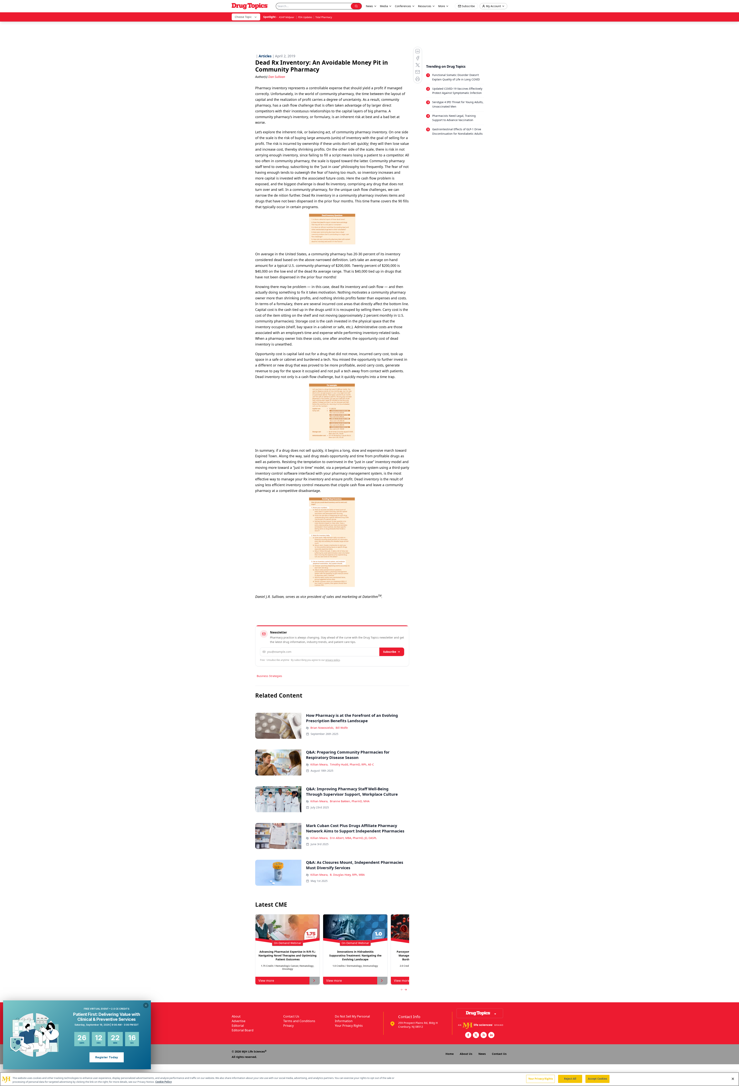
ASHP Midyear (287, 17)
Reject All (570, 1078)
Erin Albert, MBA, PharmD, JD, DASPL (353, 838)
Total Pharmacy (323, 17)
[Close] (733, 1078)
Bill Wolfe (342, 728)
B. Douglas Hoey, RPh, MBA (347, 874)
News (482, 1054)
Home (450, 1054)
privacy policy (332, 660)
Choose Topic (243, 17)
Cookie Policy (163, 1081)
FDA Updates (305, 17)
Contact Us (291, 1016)
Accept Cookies (597, 1078)
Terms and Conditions (299, 1021)
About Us (466, 1054)
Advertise (238, 1021)
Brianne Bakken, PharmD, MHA (350, 801)
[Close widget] (146, 1005)
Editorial (238, 1025)
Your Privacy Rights (349, 1025)
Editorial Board (242, 1030)
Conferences (403, 6)
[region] (369, 1079)
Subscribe (389, 652)
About (236, 1016)
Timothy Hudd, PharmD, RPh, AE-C (352, 764)
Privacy (288, 1025)
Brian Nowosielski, (322, 728)
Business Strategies (269, 676)
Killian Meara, (319, 764)
